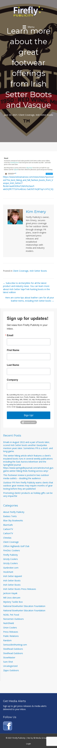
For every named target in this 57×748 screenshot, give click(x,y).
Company (12, 380)
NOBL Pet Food (11, 614)
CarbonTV (8, 529)
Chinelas (7, 537)
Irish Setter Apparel (12, 576)
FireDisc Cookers (11, 550)
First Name (13, 350)
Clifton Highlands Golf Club (16, 546)
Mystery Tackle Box (13, 601)
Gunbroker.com (10, 567)
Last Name (13, 365)
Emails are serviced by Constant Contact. (31, 406)
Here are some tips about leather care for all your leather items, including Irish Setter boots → (29, 299)
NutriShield (8, 623)
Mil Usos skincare (11, 597)
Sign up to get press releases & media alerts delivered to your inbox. (25, 707)
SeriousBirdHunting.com (15, 644)
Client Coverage (27, 114)
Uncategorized (10, 666)
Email (10, 335)
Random (7, 640)
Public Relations (11, 636)
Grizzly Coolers (10, 559)
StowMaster (9, 657)
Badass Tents (10, 516)
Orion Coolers (10, 627)
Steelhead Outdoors (13, 648)
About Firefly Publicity (13, 512)
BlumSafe (8, 524)
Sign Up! (28, 415)
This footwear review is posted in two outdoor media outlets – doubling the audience (26, 477)
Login (28, 743)
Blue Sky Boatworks (13, 520)
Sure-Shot (8, 661)
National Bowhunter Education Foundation (24, 606)
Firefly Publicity (10, 554)
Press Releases (10, 631)
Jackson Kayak (10, 593)
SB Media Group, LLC (42, 738)
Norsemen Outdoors (13, 618)
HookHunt (8, 571)
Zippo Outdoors (11, 670)
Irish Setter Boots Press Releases (19, 589)
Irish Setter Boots (44, 114)
